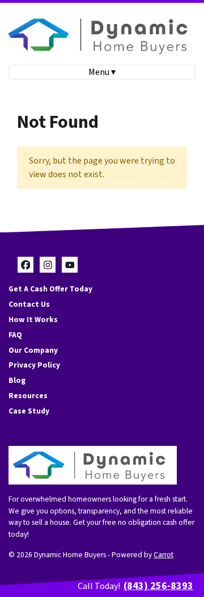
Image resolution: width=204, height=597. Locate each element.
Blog (17, 380)
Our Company (33, 350)
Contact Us (29, 304)
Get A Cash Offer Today (50, 288)
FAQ (15, 334)
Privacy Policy (34, 365)
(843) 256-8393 (158, 586)
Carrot (163, 554)
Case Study (28, 411)
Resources (28, 395)
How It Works (33, 319)
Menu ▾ (102, 72)
